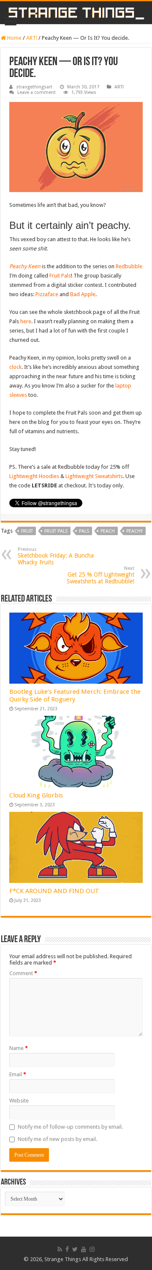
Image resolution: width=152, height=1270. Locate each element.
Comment (23, 973)
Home (14, 38)
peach (107, 531)
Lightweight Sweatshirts (94, 476)
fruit (27, 531)
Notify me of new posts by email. (57, 1139)
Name (18, 1048)
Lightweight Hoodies (34, 476)
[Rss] (60, 1249)
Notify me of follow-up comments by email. (70, 1127)
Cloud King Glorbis (36, 795)
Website (19, 1100)
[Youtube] (83, 1249)
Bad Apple (82, 294)
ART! (31, 38)
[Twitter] (75, 1249)
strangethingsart (34, 87)
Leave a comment (36, 92)
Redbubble (129, 266)
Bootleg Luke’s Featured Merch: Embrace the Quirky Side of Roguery (75, 695)
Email (17, 1074)
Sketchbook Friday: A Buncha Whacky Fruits (56, 556)
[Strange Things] (76, 12)
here (25, 321)
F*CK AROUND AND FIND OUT (54, 891)
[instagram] (92, 1249)
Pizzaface (47, 294)
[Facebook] (67, 1249)
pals (84, 531)
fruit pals (56, 531)
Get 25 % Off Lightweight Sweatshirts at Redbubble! (100, 575)
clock (15, 367)
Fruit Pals (60, 275)
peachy (134, 531)
